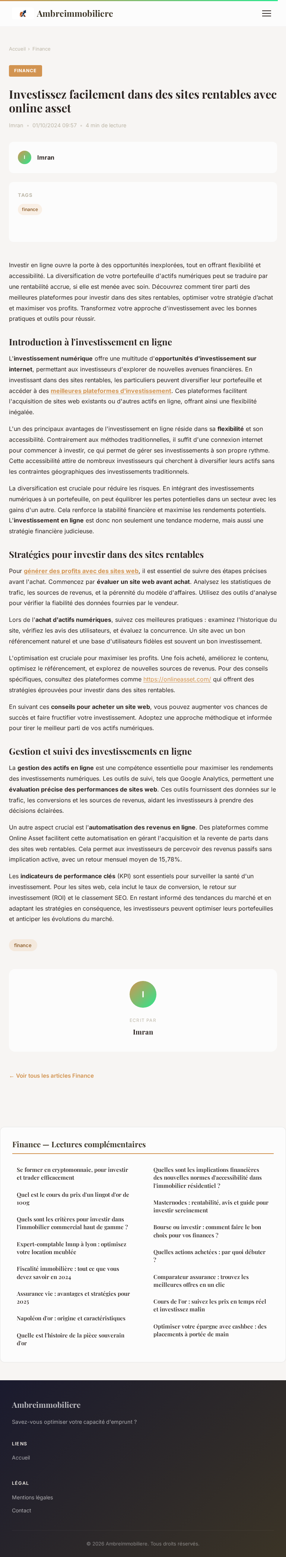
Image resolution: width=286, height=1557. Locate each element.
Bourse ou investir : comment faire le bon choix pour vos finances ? (207, 1230)
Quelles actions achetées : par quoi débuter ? (209, 1255)
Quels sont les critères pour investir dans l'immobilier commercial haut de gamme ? (72, 1223)
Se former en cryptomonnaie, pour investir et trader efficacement (72, 1173)
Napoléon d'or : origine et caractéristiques (71, 1318)
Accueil (17, 49)
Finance (41, 49)
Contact (21, 1510)
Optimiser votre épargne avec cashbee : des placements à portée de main (210, 1330)
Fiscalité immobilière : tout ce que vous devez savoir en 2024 (68, 1272)
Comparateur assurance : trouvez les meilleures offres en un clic (201, 1280)
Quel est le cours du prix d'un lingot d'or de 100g (73, 1198)
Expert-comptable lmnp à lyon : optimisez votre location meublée (71, 1248)
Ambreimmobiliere (75, 13)
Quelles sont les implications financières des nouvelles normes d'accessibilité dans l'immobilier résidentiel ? (207, 1177)
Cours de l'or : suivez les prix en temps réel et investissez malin (209, 1305)
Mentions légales (32, 1497)
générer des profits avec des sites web (81, 571)
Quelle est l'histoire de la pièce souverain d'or (70, 1339)
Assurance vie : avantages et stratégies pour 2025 (73, 1297)
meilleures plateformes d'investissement (111, 390)
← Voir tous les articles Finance (51, 1075)
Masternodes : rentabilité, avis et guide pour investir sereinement (210, 1206)
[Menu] (266, 13)
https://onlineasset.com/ (177, 679)
